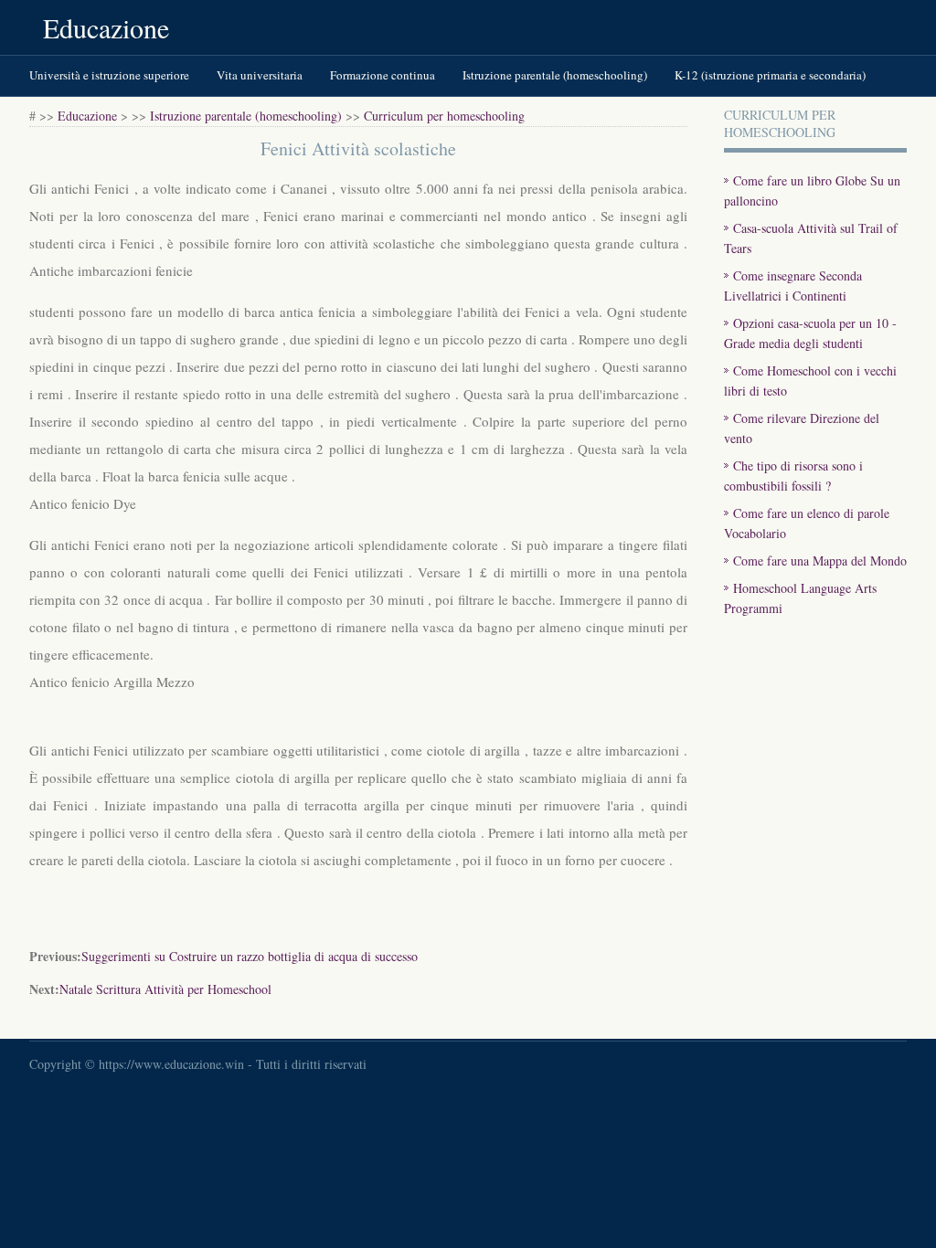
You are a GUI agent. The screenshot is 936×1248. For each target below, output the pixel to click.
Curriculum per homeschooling (444, 115)
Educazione (106, 27)
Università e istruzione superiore (109, 75)
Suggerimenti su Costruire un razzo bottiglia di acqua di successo (249, 956)
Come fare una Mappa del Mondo (820, 560)
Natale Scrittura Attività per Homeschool (165, 989)
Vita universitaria (260, 75)
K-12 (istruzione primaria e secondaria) (770, 75)
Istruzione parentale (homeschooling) (555, 75)
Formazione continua (382, 75)
